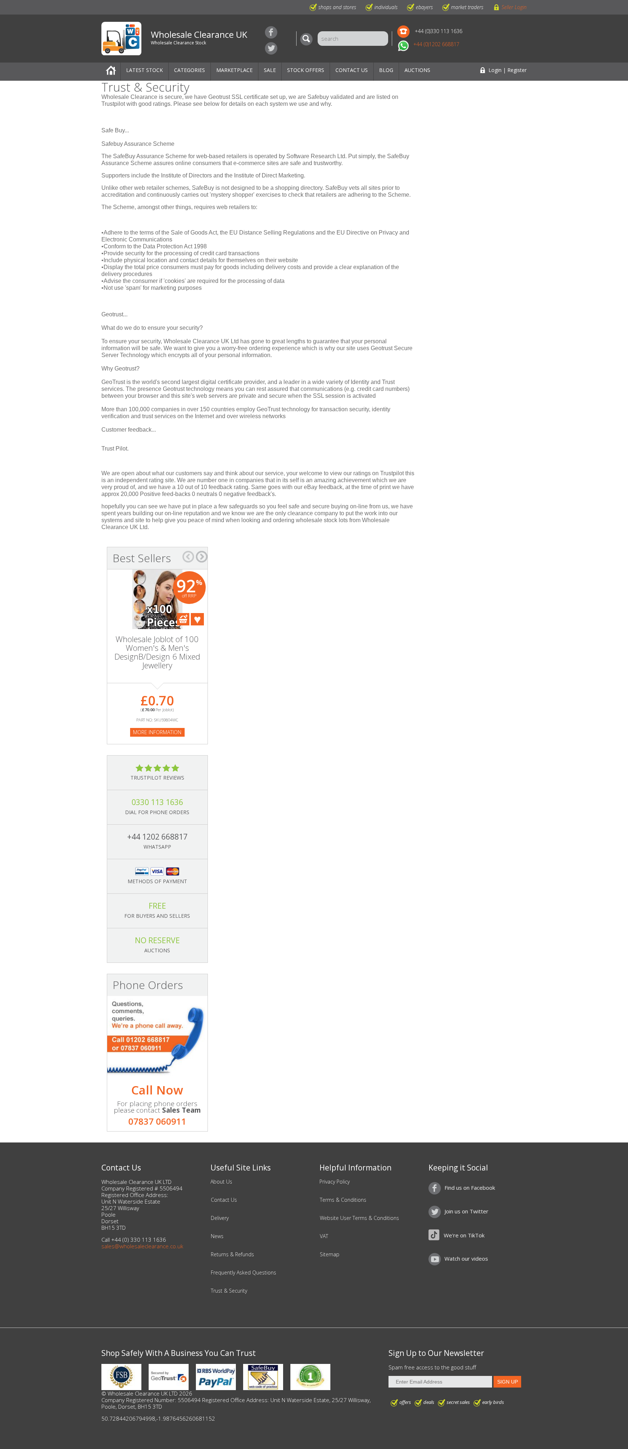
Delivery (220, 1218)
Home (110, 72)
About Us (221, 1181)
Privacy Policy (334, 1181)
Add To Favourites (197, 619)
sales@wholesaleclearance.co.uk (142, 1246)
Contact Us (351, 70)
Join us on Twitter (271, 48)
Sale (270, 70)
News (217, 1236)
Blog (386, 70)
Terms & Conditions (343, 1200)
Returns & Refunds (232, 1254)
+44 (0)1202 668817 (436, 44)
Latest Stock (144, 70)
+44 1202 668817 (157, 837)
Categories (189, 70)
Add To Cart (183, 619)
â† (188, 557)
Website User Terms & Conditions (359, 1218)
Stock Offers (305, 70)
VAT (324, 1236)
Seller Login (514, 7)
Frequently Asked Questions (243, 1272)
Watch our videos (466, 1258)
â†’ (202, 557)
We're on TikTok (464, 1235)
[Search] (308, 39)
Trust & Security (229, 1291)
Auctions (417, 70)
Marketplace (234, 70)
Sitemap (329, 1254)
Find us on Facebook (271, 32)
